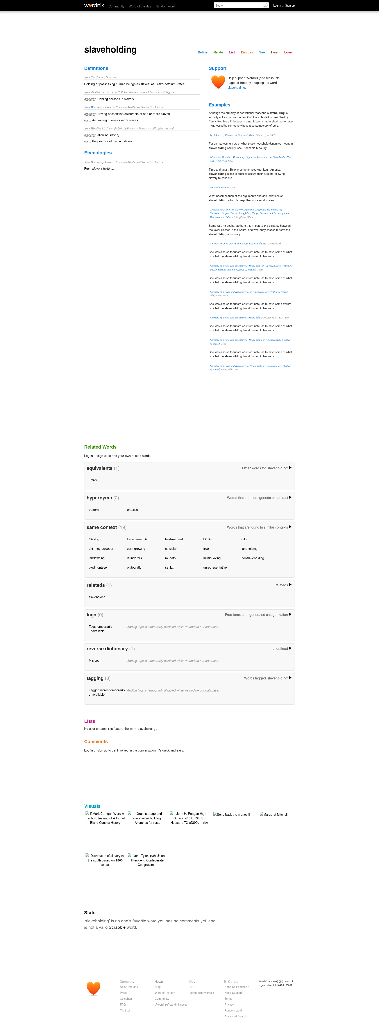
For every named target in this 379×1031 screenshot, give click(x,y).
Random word (165, 6)
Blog (158, 987)
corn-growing (136, 548)
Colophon (126, 998)
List (232, 52)
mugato (170, 557)
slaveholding (236, 87)
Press (123, 992)
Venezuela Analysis (219, 187)
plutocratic (134, 567)
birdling (208, 539)
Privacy (229, 1004)
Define (202, 52)
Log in (88, 455)
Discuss (247, 52)
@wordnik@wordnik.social (171, 1004)
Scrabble (117, 927)
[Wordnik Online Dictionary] (94, 5)
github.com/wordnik (202, 992)
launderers (134, 557)
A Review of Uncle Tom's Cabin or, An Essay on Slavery (238, 243)
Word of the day (140, 6)
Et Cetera (231, 981)
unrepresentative (215, 567)
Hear (274, 52)
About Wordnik (129, 987)
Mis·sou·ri (95, 660)
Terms (228, 998)
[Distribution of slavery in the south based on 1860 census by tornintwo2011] (105, 859)
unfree (93, 479)
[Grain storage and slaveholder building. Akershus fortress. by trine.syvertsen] (147, 817)
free (206, 548)
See (262, 52)
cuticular (171, 548)
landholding (249, 548)
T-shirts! (125, 1010)
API (192, 987)
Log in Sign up (284, 5)
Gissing (94, 539)
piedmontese (98, 567)
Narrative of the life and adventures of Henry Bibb (235, 317)
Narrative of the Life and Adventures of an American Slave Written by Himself (249, 291)
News (158, 981)
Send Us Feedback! (237, 987)
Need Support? (234, 992)
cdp (244, 539)
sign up (102, 455)
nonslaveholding (252, 557)
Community (116, 6)
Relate (218, 52)
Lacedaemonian (138, 539)
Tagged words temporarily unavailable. (107, 692)
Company (127, 981)
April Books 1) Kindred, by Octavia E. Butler (232, 135)
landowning (97, 557)
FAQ (123, 1004)
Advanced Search (236, 1016)
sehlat (169, 567)
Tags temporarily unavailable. (100, 628)
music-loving (212, 557)
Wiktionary (97, 107)
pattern (94, 509)
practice (132, 509)
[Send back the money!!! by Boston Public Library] (231, 814)
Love (288, 52)
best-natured (174, 539)
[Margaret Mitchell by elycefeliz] (274, 814)
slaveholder (97, 596)
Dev (192, 981)
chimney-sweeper (101, 548)
